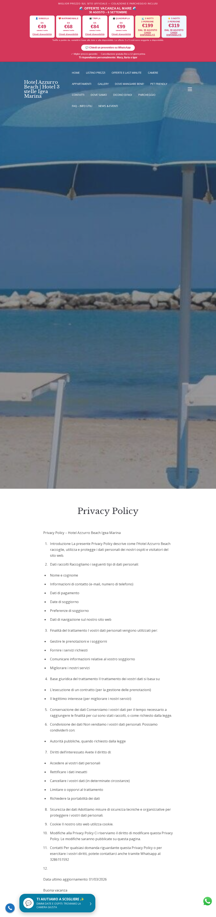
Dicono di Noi (122, 95)
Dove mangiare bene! (129, 84)
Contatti (78, 95)
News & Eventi (108, 106)
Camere (153, 73)
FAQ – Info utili (82, 106)
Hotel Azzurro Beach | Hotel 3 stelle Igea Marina (41, 89)
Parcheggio (146, 95)
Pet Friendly (158, 84)
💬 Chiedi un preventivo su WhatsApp (108, 47)
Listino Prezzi (95, 73)
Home (76, 73)
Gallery (103, 84)
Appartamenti (81, 84)
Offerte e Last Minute (127, 73)
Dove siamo (99, 95)
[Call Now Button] (10, 908)
